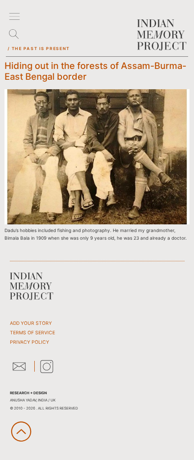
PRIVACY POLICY (29, 342)
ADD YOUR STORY (31, 323)
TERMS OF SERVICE (32, 333)
